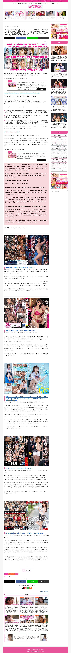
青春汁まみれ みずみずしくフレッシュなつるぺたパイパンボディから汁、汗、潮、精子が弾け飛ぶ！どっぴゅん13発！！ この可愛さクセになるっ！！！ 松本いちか (27, 398)
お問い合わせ (41, 649)
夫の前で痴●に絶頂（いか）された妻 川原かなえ (19, 468)
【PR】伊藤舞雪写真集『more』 (11, 93)
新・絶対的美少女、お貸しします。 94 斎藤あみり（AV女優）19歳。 (25, 533)
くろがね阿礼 (8, 576)
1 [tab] (33, 21)
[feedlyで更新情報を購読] (28, 588)
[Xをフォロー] (23, 588)
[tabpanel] (9, 15)
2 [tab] (35, 21)
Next (67, 15)
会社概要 (28, 649)
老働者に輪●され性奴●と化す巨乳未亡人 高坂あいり (20, 267)
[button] (43, 38)
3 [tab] (37, 21)
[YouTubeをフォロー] (25, 588)
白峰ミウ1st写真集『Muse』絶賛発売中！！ (30, 93)
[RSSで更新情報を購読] (30, 588)
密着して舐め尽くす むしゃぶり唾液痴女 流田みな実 (20, 330)
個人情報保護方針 (35, 649)
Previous (3, 15)
